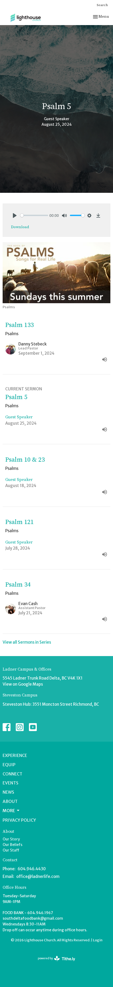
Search (102, 5)
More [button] (9, 810)
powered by (54, 963)
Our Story (11, 839)
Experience (15, 755)
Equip (9, 764)
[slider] (34, 215)
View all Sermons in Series (27, 642)
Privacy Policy (19, 820)
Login (97, 940)
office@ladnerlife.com (37, 876)
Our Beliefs (12, 844)
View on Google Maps (23, 684)
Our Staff (11, 850)
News (8, 792)
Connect (12, 773)
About (10, 801)
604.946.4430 (32, 868)
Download (20, 227)
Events (10, 782)
